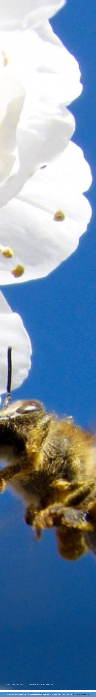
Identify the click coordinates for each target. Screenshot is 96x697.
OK (74, 694)
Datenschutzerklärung (82, 694)
